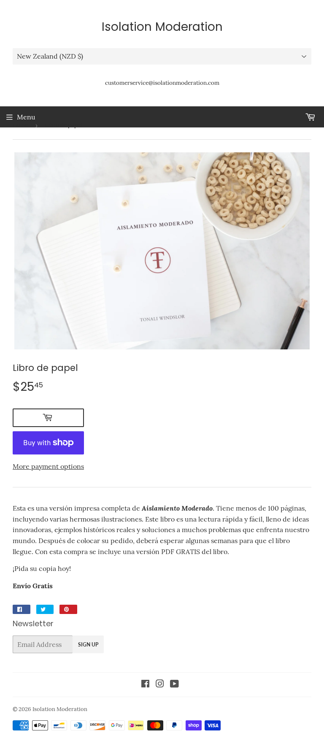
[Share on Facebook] (21, 609)
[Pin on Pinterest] (68, 609)
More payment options (48, 466)
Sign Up (88, 644)
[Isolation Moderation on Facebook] (145, 684)
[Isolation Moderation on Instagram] (160, 684)
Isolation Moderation (162, 27)
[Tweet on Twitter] (45, 609)
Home (20, 125)
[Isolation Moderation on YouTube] (174, 684)
